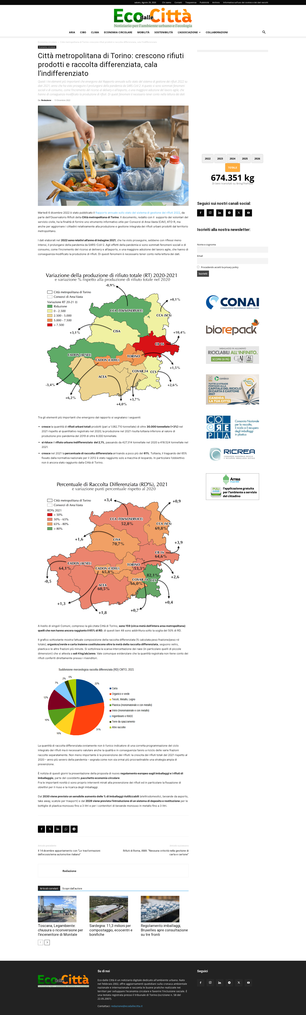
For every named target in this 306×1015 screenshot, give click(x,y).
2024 (232, 158)
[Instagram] (210, 212)
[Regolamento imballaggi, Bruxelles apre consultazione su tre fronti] (165, 909)
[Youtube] (248, 212)
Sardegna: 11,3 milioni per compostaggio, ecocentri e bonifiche (110, 930)
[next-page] (47, 942)
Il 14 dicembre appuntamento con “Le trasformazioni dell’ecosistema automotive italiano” (69, 852)
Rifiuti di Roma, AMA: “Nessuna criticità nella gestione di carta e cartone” (155, 852)
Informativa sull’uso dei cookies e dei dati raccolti (245, 2)
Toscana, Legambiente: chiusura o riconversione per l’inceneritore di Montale (60, 930)
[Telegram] (74, 829)
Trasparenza (190, 2)
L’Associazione (188, 32)
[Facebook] (41, 829)
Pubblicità (204, 2)
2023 (220, 158)
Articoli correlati (49, 888)
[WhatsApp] (65, 829)
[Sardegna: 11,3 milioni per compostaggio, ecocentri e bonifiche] (113, 909)
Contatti (178, 2)
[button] (264, 32)
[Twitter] (238, 212)
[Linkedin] (57, 829)
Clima (95, 32)
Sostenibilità (163, 32)
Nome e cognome (206, 244)
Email (200, 255)
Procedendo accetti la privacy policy (219, 267)
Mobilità (143, 32)
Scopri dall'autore (72, 888)
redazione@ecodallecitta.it (127, 1006)
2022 (208, 158)
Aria (72, 32)
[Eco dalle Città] (153, 16)
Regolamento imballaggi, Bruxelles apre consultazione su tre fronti (164, 930)
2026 (257, 158)
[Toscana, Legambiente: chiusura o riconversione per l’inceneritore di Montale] (62, 909)
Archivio (216, 2)
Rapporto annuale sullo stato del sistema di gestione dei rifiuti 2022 (137, 212)
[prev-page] (40, 942)
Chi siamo (166, 2)
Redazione (46, 100)
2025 (245, 158)
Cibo (83, 32)
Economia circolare (118, 32)
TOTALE (232, 167)
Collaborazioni (217, 32)
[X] (49, 829)
